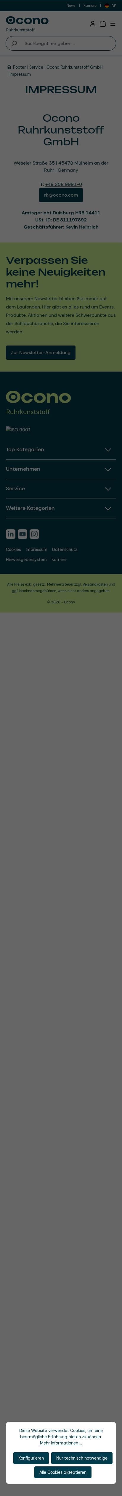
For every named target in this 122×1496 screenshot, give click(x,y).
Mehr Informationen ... (61, 1443)
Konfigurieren (31, 1458)
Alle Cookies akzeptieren (62, 1472)
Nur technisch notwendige (81, 1458)
